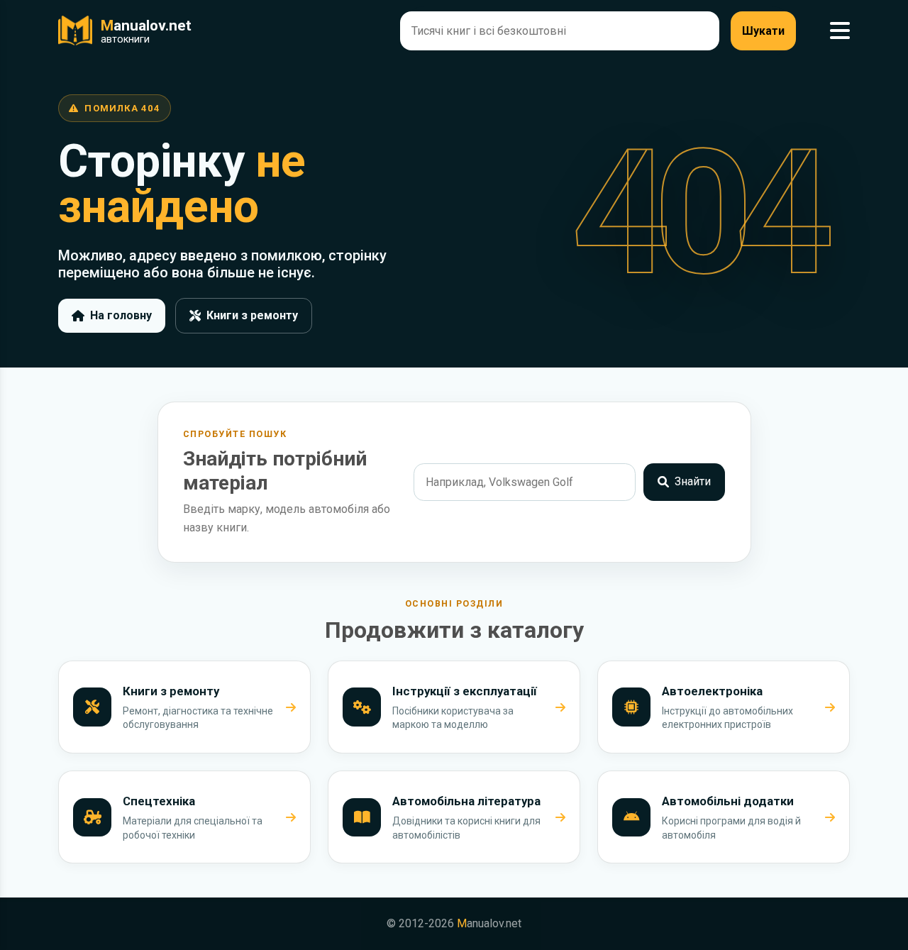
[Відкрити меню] (840, 31)
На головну (121, 315)
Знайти (693, 481)
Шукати (763, 31)
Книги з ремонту (252, 315)
